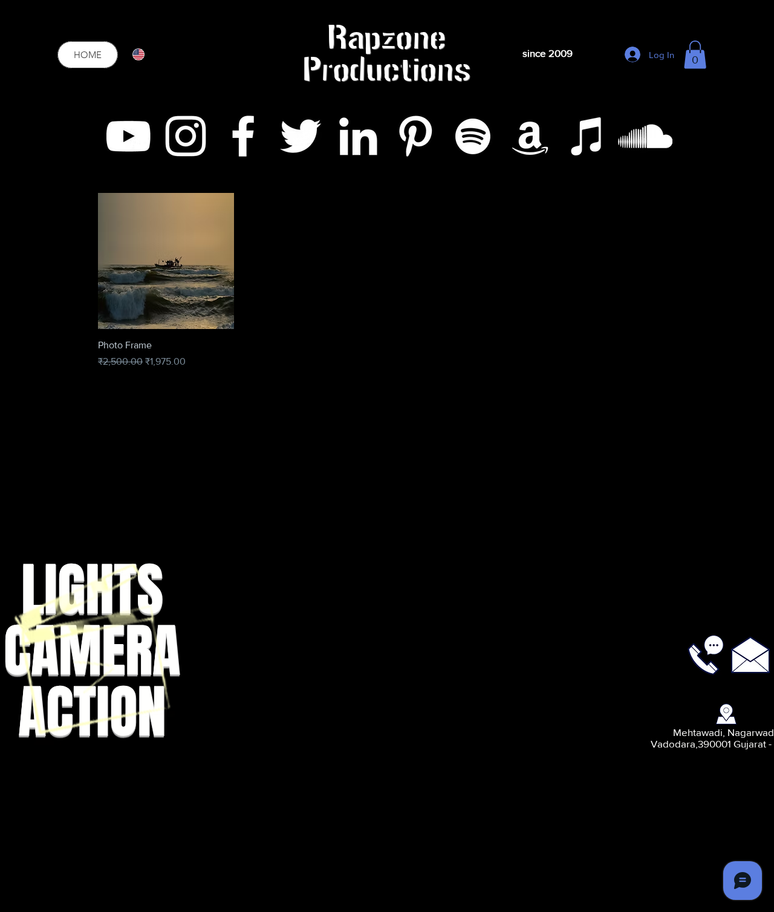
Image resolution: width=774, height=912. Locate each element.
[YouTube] (128, 136)
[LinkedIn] (358, 136)
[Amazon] (530, 136)
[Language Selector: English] (146, 54)
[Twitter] (300, 136)
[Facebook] (243, 136)
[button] (695, 55)
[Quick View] (166, 261)
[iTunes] (588, 136)
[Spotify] (473, 136)
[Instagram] (185, 136)
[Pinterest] (415, 136)
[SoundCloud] (645, 136)
